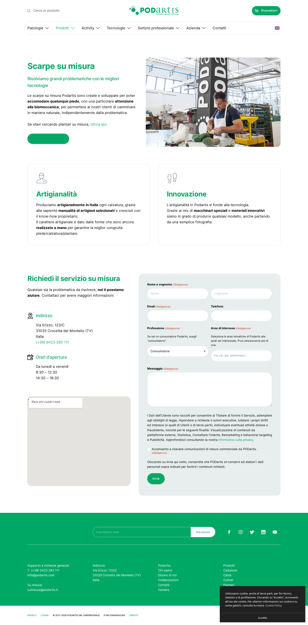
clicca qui (98, 124)
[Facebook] (229, 532)
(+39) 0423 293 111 (52, 342)
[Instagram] (240, 532)
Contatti (219, 28)
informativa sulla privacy (236, 440)
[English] (277, 28)
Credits (133, 615)
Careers (163, 590)
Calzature (230, 570)
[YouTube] (275, 532)
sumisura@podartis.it (42, 590)
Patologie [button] (35, 28)
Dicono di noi (167, 575)
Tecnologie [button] (116, 28)
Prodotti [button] (62, 28)
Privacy (32, 615)
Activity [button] (88, 28)
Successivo (203, 532)
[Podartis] (154, 10)
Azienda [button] (193, 28)
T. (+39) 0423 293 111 (43, 570)
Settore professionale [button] (156, 28)
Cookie (45, 615)
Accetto (262, 617)
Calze (227, 575)
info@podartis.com (41, 575)
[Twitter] (252, 532)
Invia (156, 478)
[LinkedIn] (263, 532)
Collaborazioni (168, 580)
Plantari (228, 585)
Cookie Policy (273, 605)
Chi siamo (165, 570)
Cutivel (228, 580)
